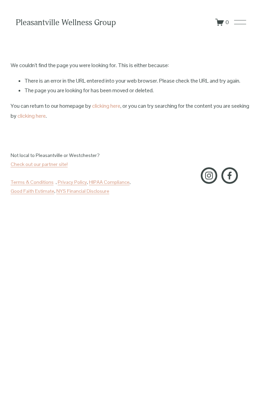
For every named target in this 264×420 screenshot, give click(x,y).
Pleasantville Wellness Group (66, 22)
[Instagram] (209, 175)
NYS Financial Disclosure (82, 191)
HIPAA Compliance (109, 182)
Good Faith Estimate (32, 191)
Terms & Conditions (32, 182)
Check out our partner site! (39, 164)
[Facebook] (229, 175)
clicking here (106, 105)
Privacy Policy (72, 182)
